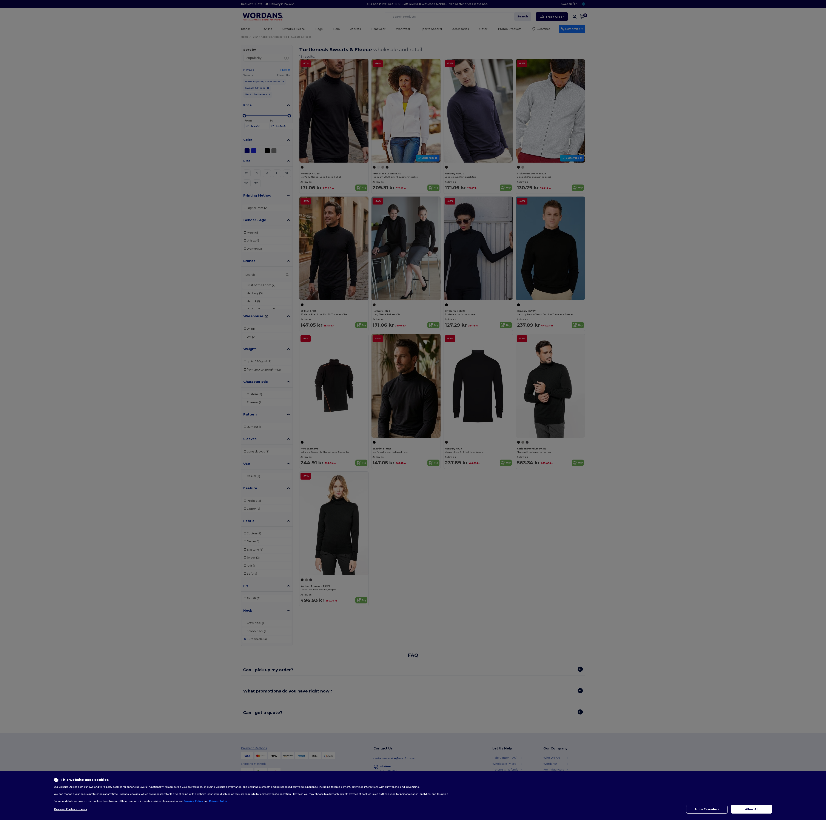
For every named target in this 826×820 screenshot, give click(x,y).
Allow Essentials (707, 809)
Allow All (751, 809)
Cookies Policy (193, 801)
